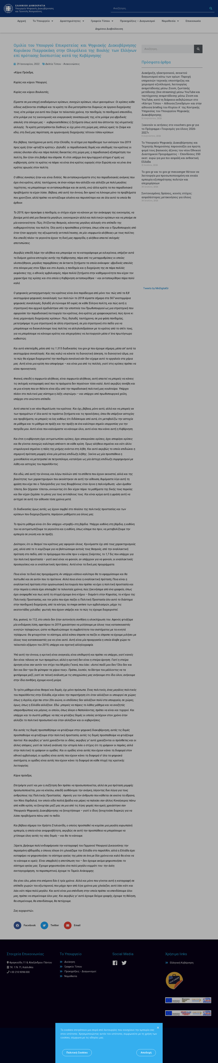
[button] (77, 1052)
